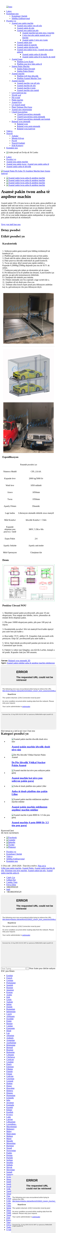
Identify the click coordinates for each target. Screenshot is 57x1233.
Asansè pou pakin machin (22, 23)
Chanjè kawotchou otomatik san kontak (33, 119)
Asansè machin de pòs (26, 85)
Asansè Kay (17, 102)
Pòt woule (16, 97)
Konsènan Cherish (19, 16)
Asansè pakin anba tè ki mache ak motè (38, 57)
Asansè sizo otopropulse (22, 109)
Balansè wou (22, 124)
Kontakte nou (12, 148)
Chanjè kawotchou (19, 112)
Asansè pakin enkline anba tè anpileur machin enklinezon (31, 663)
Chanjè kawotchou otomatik (29, 114)
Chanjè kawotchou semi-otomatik (31, 117)
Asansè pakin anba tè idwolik (34, 54)
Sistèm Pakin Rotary (25, 71)
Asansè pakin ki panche (27, 45)
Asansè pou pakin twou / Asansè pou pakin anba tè (27, 164)
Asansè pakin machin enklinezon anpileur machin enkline (29, 808)
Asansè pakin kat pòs (37, 870)
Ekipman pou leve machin (16, 870)
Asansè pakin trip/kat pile (27, 47)
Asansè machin (18, 73)
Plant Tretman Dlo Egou (22, 107)
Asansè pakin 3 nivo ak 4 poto (35, 40)
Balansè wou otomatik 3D (19, 660)
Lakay (9, 11)
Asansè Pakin (28, 868)
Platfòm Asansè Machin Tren (29, 78)
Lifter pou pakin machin (11, 868)
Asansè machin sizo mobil (28, 90)
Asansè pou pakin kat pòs (27, 30)
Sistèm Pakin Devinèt (26, 69)
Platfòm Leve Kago (25, 61)
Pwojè (14, 141)
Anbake (15, 136)
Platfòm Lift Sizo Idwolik (27, 76)
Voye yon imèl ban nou (11, 224)
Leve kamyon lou (19, 93)
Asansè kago (17, 59)
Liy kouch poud (18, 105)
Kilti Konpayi (17, 145)
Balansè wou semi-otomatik (28, 126)
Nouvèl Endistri (18, 143)
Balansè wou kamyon (26, 129)
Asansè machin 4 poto (26, 88)
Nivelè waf (16, 95)
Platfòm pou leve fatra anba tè (29, 64)
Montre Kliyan (18, 138)
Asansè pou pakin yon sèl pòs (29, 25)
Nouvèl (9, 133)
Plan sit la (42, 866)
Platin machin (17, 100)
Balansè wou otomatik (21, 121)
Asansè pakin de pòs (25, 28)
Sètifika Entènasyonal (21, 18)
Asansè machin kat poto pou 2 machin (38, 33)
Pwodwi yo (11, 21)
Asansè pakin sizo (24, 42)
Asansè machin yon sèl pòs (28, 83)
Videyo (9, 131)
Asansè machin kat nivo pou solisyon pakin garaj (27, 779)
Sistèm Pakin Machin (20, 66)
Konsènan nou (12, 14)
